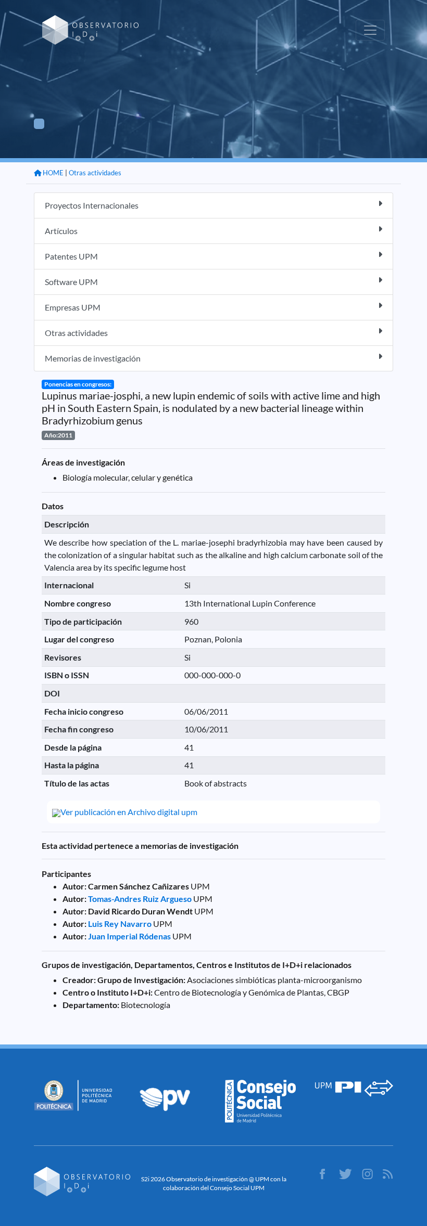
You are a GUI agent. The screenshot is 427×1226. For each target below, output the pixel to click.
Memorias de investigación (93, 358)
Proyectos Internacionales (92, 205)
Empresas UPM (73, 307)
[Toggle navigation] (370, 30)
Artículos (61, 231)
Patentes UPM (71, 256)
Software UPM (71, 282)
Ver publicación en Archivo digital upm (128, 812)
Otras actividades (95, 173)
